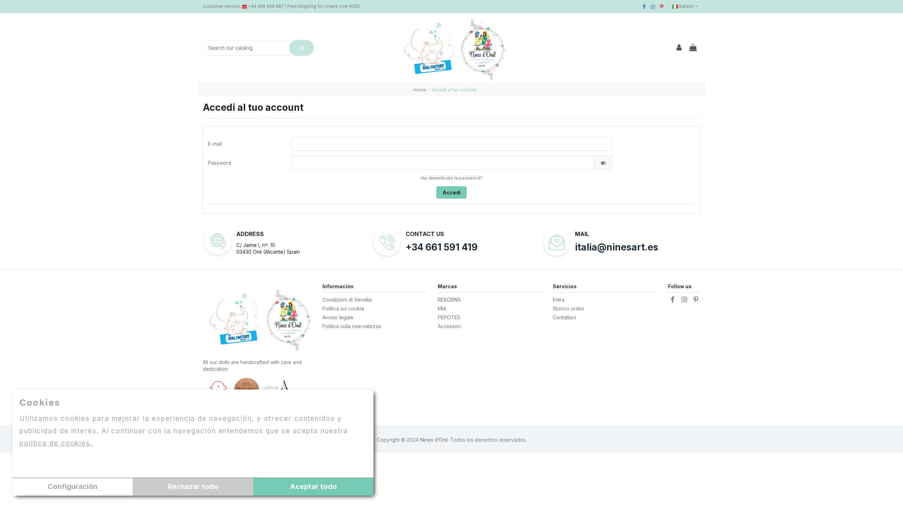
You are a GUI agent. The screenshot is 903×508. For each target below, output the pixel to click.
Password (219, 163)
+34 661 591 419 (442, 247)
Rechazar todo (193, 486)
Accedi (452, 192)
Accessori (449, 326)
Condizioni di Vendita (347, 300)
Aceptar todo (313, 486)
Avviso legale (337, 317)
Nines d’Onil (434, 440)
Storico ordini (568, 309)
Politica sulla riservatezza (351, 326)
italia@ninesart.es (616, 247)
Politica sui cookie (343, 309)
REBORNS (449, 300)
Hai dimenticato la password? (452, 178)
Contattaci (564, 317)
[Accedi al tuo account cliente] (679, 48)
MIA (442, 309)
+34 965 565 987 (266, 6)
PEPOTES (449, 317)
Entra (558, 300)
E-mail (215, 144)
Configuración (72, 486)
